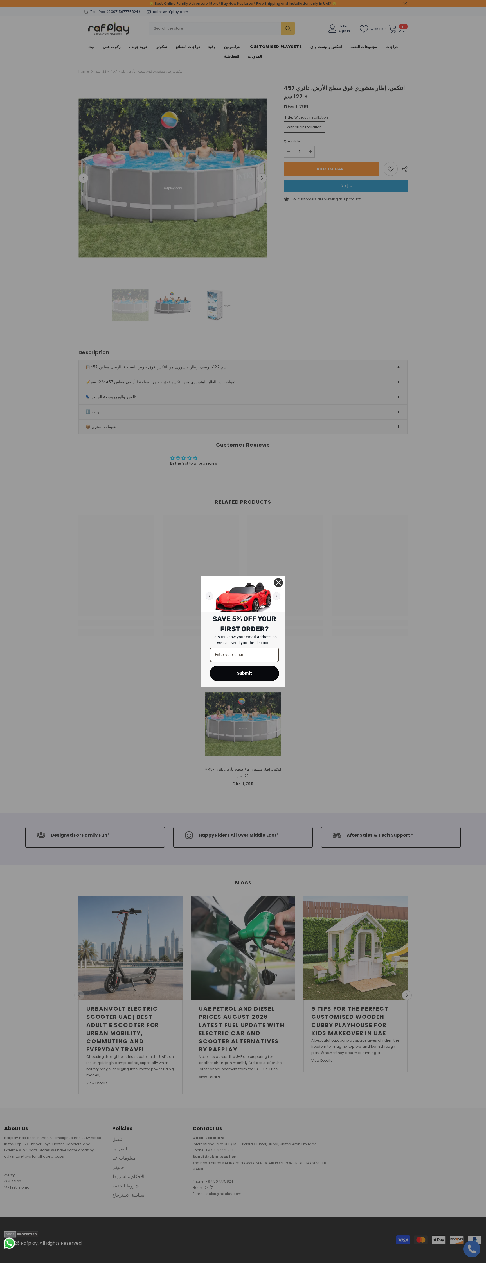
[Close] (278, 582)
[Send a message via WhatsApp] (9, 1243)
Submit (244, 673)
